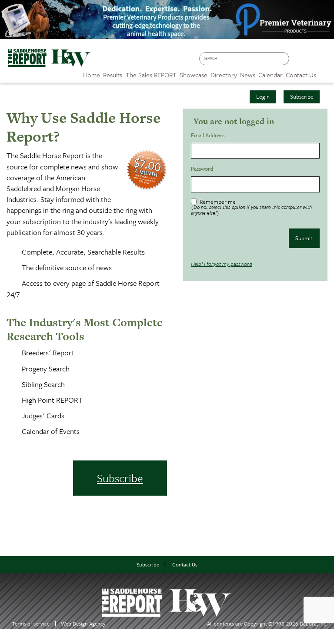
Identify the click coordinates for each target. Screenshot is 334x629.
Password (203, 169)
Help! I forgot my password (221, 264)
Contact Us (184, 564)
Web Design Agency (83, 623)
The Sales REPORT (151, 74)
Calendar (270, 74)
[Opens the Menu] (325, 71)
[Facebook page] (298, 61)
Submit (304, 238)
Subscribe (302, 96)
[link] (91, 72)
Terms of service (31, 623)
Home (91, 74)
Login (263, 96)
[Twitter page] (311, 61)
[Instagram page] (323, 61)
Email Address (209, 135)
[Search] (284, 58)
